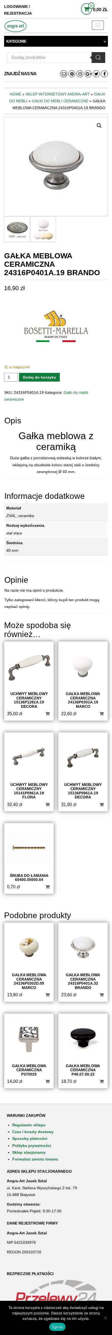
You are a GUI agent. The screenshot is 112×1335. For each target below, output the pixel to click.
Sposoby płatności (29, 1138)
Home (15, 94)
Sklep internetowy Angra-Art (58, 94)
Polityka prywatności (31, 1145)
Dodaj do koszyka (39, 377)
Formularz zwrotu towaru (35, 1159)
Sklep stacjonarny (29, 1152)
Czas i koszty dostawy (33, 1132)
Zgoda (57, 1327)
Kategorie (16, 41)
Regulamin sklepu (29, 1125)
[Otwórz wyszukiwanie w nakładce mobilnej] (56, 57)
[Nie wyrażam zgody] (105, 1318)
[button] (99, 126)
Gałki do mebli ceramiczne (60, 101)
